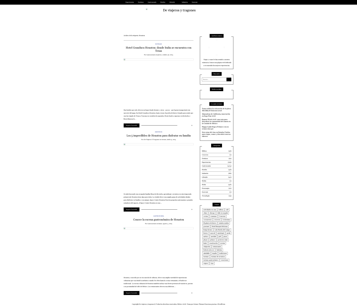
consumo (213, 216)
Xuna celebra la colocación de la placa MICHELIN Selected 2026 (216, 110)
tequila (214, 253)
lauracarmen (151, 55)
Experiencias (130, 2)
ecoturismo (226, 220)
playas (205, 240)
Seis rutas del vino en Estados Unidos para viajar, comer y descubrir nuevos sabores (216, 134)
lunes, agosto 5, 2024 (165, 224)
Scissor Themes (199, 304)
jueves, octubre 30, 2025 (165, 55)
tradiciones (223, 253)
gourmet (206, 226)
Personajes (216, 188)
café (227, 210)
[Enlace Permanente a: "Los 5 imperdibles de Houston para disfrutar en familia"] (158, 166)
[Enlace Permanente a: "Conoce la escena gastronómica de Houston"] (158, 250)
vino (212, 263)
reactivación (213, 243)
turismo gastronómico (210, 260)
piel (220, 236)
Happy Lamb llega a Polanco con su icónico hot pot (215, 128)
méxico (205, 236)
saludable (206, 253)
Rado (205, 243)
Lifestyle (172, 2)
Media (216, 181)
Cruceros (216, 155)
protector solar (223, 240)
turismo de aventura (218, 257)
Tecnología (216, 196)
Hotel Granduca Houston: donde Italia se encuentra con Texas (158, 49)
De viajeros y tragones (151, 139)
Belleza (216, 151)
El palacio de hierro (209, 223)
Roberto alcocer (208, 250)
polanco (212, 240)
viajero (205, 263)
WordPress (221, 304)
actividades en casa (209, 210)
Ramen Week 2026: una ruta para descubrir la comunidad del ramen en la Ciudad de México (216, 122)
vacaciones (224, 260)
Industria (185, 2)
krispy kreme (207, 230)
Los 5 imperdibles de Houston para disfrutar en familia (159, 135)
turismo (206, 257)
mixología (220, 233)
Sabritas (219, 250)
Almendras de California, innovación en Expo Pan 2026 (216, 115)
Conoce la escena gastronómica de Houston (158, 219)
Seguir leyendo (131, 125)
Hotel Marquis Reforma (220, 226)
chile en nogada (222, 213)
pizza (225, 236)
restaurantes (217, 247)
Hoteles (162, 2)
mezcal (212, 233)
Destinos (141, 2)
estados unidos (224, 223)
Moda (216, 185)
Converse (222, 216)
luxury (205, 233)
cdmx (205, 213)
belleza (221, 210)
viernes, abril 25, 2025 (169, 139)
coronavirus (207, 220)
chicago (212, 213)
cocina (205, 216)
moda (228, 233)
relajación (206, 247)
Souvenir (195, 2)
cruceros (217, 220)
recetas (222, 243)
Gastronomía (152, 2)
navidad (213, 236)
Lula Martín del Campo (222, 230)
